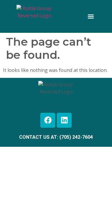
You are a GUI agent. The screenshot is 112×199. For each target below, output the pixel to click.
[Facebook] (47, 120)
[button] (91, 16)
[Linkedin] (64, 120)
